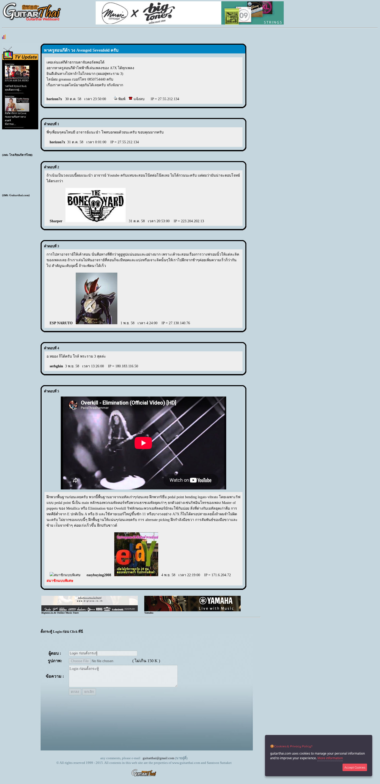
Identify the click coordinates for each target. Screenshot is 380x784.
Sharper (56, 221)
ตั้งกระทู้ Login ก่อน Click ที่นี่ (62, 631)
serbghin (56, 366)
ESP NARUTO (61, 323)
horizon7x (54, 99)
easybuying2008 (99, 575)
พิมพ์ (121, 99)
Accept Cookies (354, 767)
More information (330, 758)
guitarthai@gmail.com (158, 758)
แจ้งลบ (139, 99)
